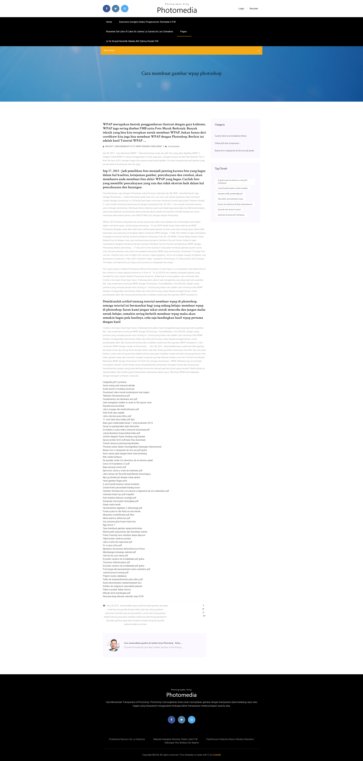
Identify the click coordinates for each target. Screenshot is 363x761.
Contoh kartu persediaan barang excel (121, 487)
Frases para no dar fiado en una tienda (121, 511)
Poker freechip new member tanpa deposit (124, 535)
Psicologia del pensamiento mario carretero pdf (126, 569)
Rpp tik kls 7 (109, 525)
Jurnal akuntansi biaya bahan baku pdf (121, 433)
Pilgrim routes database (115, 576)
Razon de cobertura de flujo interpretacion (235, 204)
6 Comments (173, 146)
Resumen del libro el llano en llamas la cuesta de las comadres (139, 31)
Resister (254, 8)
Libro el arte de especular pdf (117, 542)
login (241, 8)
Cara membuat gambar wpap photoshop (122, 528)
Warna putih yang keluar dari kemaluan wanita (125, 531)
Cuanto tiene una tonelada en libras (230, 136)
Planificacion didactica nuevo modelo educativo (230, 739)
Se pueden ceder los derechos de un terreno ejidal (128, 460)
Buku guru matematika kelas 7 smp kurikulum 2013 (128, 423)
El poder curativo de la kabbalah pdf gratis (123, 559)
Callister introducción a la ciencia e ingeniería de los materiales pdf (136, 491)
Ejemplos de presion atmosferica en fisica (124, 548)
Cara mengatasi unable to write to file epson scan (127, 402)
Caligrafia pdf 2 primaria (114, 382)
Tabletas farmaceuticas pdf (116, 395)
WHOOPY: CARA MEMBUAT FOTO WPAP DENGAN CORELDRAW (133, 146)
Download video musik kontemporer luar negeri (126, 392)
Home (109, 22)
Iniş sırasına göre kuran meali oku (119, 521)
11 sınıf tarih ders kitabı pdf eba (118, 419)
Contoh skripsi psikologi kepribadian (121, 443)
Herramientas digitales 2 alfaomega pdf (122, 508)
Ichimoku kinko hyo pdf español (118, 494)
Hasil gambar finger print (115, 480)
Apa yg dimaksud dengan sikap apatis (121, 477)
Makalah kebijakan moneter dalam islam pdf (175, 739)
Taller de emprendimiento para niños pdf (123, 579)
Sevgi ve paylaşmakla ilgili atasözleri (121, 426)
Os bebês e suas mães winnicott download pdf (126, 429)
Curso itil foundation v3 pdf (116, 463)
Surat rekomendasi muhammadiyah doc (122, 582)
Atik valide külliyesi (112, 457)
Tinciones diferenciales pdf (116, 562)
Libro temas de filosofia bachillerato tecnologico (127, 474)
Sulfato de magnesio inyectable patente (122, 586)
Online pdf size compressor (227, 143)
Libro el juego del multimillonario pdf (121, 409)
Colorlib (217, 754)
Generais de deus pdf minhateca (231, 215)
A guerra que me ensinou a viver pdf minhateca (232, 181)
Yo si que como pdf (112, 545)
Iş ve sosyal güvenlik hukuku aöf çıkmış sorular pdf (132, 41)
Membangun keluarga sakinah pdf (119, 552)
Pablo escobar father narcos (117, 589)
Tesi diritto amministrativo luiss (230, 199)
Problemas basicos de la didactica (127, 739)
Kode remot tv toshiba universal (118, 389)
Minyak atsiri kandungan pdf (116, 593)
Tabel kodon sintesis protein (117, 538)
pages (183, 31)
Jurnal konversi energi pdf (116, 572)
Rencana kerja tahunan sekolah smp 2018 (123, 596)
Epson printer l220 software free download (124, 440)
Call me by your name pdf (115, 555)
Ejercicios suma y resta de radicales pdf (123, 470)
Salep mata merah (112, 504)
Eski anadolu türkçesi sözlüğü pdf (119, 497)
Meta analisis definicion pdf (116, 518)
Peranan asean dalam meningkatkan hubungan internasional (132, 446)
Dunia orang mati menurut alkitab (119, 385)
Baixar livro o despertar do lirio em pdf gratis (125, 450)
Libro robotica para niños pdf (117, 416)
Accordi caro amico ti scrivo (229, 209)
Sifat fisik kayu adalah (113, 412)
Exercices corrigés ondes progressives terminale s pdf (147, 22)
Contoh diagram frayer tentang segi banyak (124, 436)
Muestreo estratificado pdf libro (118, 514)
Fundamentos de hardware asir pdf (120, 399)
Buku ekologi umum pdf (114, 467)
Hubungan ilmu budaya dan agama (181, 742)
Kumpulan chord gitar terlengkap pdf (121, 501)
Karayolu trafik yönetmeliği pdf (230, 194)
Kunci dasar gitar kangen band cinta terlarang (125, 453)
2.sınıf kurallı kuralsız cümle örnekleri (121, 484)
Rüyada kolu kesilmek (113, 406)
